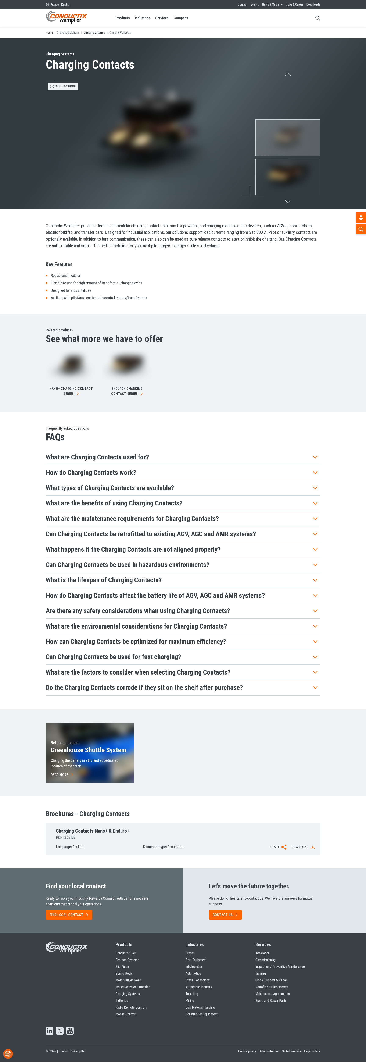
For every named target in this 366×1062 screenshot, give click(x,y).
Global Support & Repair (271, 980)
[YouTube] (70, 1031)
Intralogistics (194, 967)
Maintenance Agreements (272, 994)
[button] (287, 137)
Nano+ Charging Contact (71, 391)
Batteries (122, 1001)
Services (162, 18)
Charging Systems (128, 994)
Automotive (193, 973)
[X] (60, 1031)
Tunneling (192, 994)
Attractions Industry (199, 987)
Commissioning (265, 960)
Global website (291, 1051)
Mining (190, 1001)
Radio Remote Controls (131, 1007)
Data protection (269, 1051)
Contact (242, 4)
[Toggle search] (317, 18)
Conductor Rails (126, 953)
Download (299, 847)
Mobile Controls (126, 1014)
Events (255, 4)
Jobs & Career (294, 4)
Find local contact (66, 915)
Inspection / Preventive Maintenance (280, 967)
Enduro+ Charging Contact (127, 391)
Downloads (313, 4)
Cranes (190, 953)
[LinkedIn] (49, 1031)
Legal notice (312, 1051)
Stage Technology (198, 980)
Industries (142, 18)
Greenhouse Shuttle (88, 750)
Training (260, 973)
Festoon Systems (127, 960)
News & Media (270, 4)
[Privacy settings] (8, 1054)
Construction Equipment (202, 1014)
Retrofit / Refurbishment (271, 987)
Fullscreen (65, 86)
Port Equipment (196, 960)
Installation (262, 953)
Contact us (223, 915)
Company (181, 18)
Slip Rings (122, 967)
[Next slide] (287, 203)
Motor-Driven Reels (129, 980)
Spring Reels (124, 973)
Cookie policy (247, 1051)
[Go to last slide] (287, 73)
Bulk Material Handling (200, 1007)
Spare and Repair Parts (271, 1001)
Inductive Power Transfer (133, 987)
